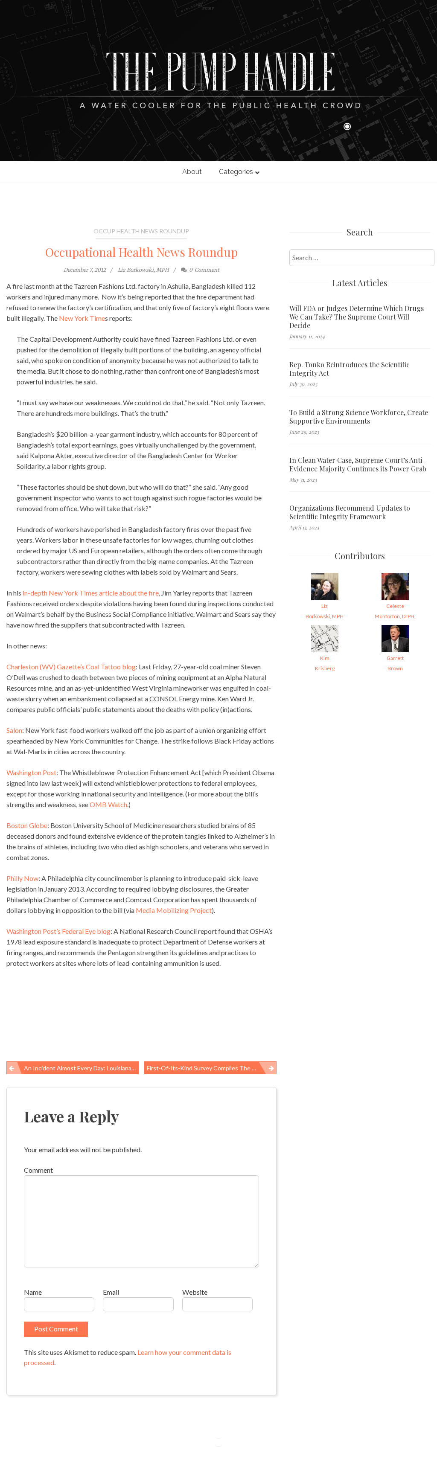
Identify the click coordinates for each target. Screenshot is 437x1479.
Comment (38, 1170)
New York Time (82, 318)
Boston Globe (26, 825)
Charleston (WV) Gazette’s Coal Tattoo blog (71, 666)
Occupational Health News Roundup (141, 252)
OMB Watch (108, 804)
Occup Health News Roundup (141, 231)
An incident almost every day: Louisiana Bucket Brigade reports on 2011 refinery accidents (81, 1068)
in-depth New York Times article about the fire (90, 593)
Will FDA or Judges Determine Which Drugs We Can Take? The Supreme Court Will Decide (356, 317)
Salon (14, 730)
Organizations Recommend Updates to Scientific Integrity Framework (349, 512)
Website (194, 1292)
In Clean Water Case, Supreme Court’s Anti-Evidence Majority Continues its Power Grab (357, 464)
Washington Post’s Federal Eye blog (58, 931)
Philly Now (22, 878)
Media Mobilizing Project (174, 910)
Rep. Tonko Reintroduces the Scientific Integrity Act (349, 369)
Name (33, 1292)
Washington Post (31, 772)
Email (111, 1292)
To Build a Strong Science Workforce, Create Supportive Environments (358, 416)
